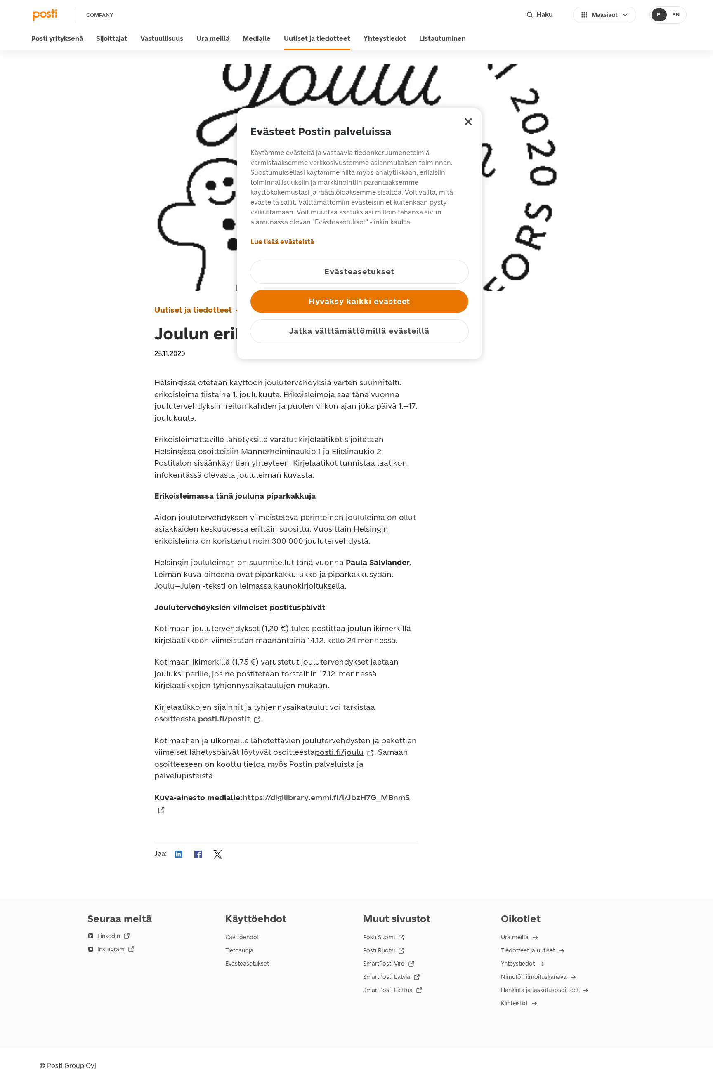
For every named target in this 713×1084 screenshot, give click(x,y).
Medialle (257, 38)
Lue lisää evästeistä (282, 242)
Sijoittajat (111, 38)
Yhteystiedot (385, 38)
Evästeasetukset (247, 963)
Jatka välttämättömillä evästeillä (359, 331)
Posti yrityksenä (57, 38)
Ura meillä (212, 38)
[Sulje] (468, 122)
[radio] (659, 14)
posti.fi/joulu (339, 752)
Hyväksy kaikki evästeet (360, 301)
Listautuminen (442, 38)
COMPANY (99, 15)
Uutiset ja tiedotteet (317, 38)
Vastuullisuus (161, 38)
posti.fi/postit (224, 718)
